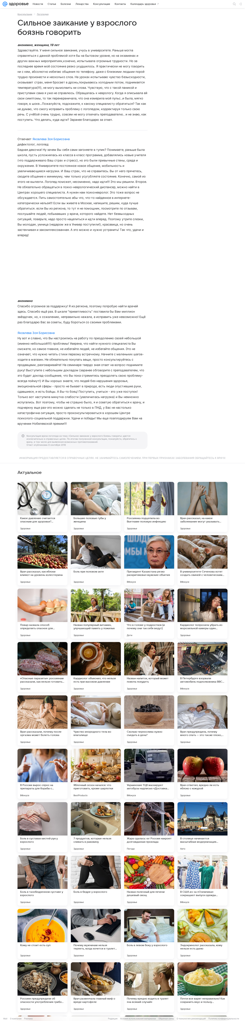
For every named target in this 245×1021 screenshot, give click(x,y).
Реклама (28, 1018)
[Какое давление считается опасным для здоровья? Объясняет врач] (43, 507)
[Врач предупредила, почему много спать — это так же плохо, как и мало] (203, 720)
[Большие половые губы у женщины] (96, 507)
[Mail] (5, 4)
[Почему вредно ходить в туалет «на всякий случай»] (149, 987)
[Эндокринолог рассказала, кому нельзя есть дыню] (203, 934)
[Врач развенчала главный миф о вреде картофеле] (96, 987)
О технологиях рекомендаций (191, 1018)
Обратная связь (166, 1018)
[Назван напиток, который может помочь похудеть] (149, 667)
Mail (5, 1018)
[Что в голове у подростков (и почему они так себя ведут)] (149, 614)
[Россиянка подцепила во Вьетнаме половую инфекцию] (149, 507)
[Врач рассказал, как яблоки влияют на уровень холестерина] (43, 560)
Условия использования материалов (138, 1018)
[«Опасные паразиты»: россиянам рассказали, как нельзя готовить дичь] (43, 667)
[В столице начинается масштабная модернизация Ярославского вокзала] (203, 827)
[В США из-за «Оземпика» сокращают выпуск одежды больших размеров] (203, 881)
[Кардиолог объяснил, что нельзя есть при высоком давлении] (96, 667)
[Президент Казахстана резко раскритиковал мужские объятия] (149, 560)
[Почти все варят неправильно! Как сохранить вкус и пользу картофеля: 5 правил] (203, 987)
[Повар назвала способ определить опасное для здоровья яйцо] (43, 614)
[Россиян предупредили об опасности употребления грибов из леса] (43, 987)
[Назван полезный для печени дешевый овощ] (149, 881)
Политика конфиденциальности (223, 1018)
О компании (16, 1018)
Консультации (25, 14)
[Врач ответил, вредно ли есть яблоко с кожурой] (203, 774)
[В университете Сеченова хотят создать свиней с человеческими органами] (203, 560)
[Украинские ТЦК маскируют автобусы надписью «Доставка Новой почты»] (149, 774)
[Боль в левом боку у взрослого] (149, 934)
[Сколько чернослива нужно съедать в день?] (149, 720)
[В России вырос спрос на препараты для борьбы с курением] (43, 774)
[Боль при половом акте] (96, 560)
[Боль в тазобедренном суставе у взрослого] (43, 881)
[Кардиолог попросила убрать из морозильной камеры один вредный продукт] (203, 614)
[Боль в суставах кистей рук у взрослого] (43, 827)
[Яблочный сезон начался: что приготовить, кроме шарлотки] (96, 774)
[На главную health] (18, 4)
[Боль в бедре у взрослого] (96, 881)
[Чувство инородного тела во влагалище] (96, 720)
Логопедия (42, 14)
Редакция (113, 1018)
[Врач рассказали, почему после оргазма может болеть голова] (43, 720)
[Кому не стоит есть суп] (43, 934)
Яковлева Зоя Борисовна (51, 139)
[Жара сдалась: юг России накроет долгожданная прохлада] (149, 827)
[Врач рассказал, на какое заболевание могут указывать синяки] (203, 507)
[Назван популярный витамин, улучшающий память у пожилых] (96, 614)
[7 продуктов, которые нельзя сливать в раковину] (96, 827)
